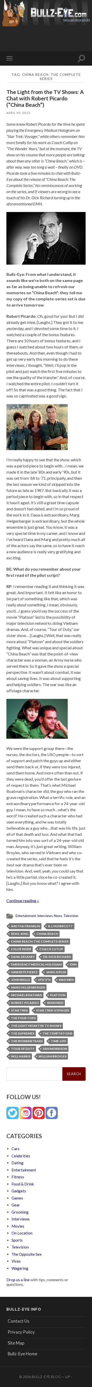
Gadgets (19, 1191)
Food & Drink (23, 1184)
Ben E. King (19, 934)
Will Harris (20, 1056)
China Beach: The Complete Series (39, 941)
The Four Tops (23, 1018)
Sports (17, 1240)
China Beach (47, 934)
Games (17, 1198)
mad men (66, 980)
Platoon (57, 995)
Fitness (18, 1176)
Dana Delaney (23, 957)
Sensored (55, 1003)
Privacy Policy (21, 1332)
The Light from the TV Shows (36, 1026)
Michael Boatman (26, 995)
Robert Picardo (25, 1003)
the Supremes (22, 1033)
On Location (22, 1233)
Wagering (20, 1268)
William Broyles (52, 1056)
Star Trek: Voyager (52, 1010)
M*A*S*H (44, 980)
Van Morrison (55, 1049)
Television (70, 916)
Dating (18, 1162)
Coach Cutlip (51, 949)
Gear (16, 1205)
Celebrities (21, 1156)
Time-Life (58, 1041)
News (58, 916)
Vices (16, 1261)
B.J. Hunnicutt (60, 926)
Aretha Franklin (25, 926)
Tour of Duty (22, 1049)
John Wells (20, 980)
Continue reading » (22, 900)
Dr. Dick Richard (57, 957)
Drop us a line (18, 1279)
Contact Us (18, 1321)
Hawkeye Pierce (24, 972)
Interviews (45, 916)
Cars (15, 1148)
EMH (73, 964)
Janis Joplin (56, 972)
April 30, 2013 (18, 113)
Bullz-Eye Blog (46, 1377)
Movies (18, 1226)
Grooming (20, 1212)
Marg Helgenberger (28, 987)
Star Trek (19, 1010)
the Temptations (57, 1033)
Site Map (16, 1343)
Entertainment (26, 916)
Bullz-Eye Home (22, 1353)
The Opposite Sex (27, 1254)
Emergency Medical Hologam (36, 964)
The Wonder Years (27, 1041)
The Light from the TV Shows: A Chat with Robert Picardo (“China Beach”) (45, 98)
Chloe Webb (21, 949)
